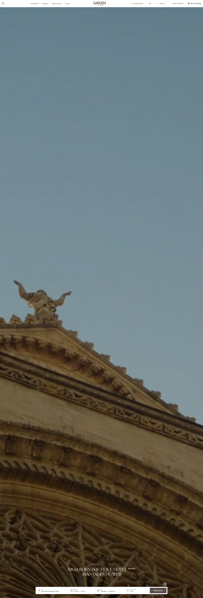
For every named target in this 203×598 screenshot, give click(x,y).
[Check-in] (157, 3)
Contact (67, 3)
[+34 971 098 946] (170, 3)
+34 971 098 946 (177, 3)
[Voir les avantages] (165, 584)
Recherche (158, 590)
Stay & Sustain (56, 3)
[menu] (3, 3)
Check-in (162, 3)
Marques (45, 3)
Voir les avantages (157, 583)
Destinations (35, 3)
